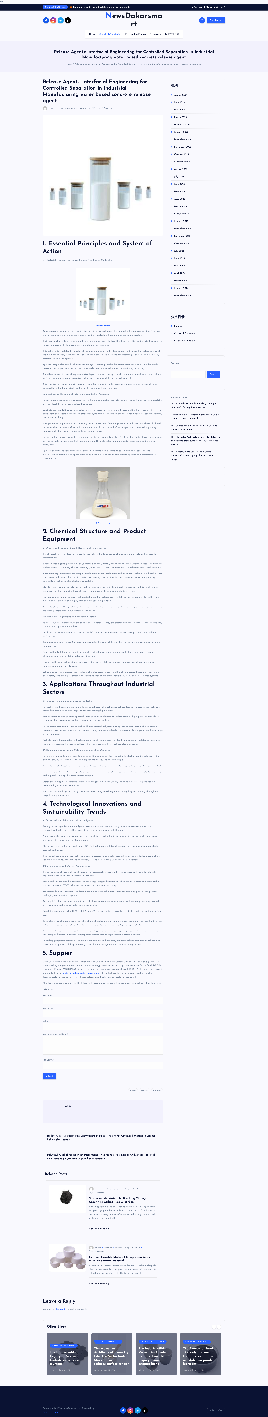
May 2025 (179, 195)
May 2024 (179, 269)
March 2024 (180, 284)
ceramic (118, 1251)
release (145, 1094)
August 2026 (181, 98)
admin (52, 112)
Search (176, 366)
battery (107, 1192)
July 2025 (179, 180)
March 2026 (180, 121)
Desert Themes (50, 1416)
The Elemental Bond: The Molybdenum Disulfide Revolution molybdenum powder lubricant (198, 1360)
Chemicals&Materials (110, 38)
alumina (108, 1251)
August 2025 (180, 173)
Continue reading (99, 1232)
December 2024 (182, 232)
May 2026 (179, 113)
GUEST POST (172, 38)
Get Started (216, 24)
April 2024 (179, 277)
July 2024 (179, 254)
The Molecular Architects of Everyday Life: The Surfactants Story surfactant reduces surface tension (195, 444)
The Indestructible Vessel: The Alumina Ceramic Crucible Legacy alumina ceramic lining (193, 459)
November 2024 (182, 240)
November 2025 (182, 150)
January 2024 (181, 292)
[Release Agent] (103, 298)
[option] (67, 1357)
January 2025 (181, 225)
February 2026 (182, 128)
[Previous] (214, 1330)
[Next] (219, 1330)
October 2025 (181, 158)
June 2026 (179, 106)
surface (158, 1094)
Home (92, 38)
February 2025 (181, 217)
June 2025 (179, 188)
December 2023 (182, 299)
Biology (178, 329)
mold (133, 1094)
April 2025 (179, 202)
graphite (117, 1192)
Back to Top (217, 1414)
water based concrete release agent (81, 977)
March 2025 (180, 210)
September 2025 (183, 165)
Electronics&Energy (135, 38)
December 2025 (182, 143)
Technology (155, 38)
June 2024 (179, 262)
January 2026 (181, 136)
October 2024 (181, 247)
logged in (61, 1313)
